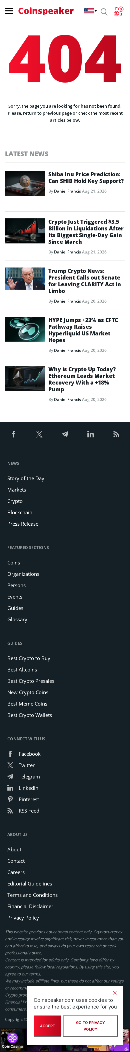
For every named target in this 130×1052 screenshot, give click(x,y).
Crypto (15, 501)
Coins (13, 562)
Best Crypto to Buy (28, 658)
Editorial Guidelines (29, 883)
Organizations (23, 573)
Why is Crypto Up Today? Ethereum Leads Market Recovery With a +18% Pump (82, 379)
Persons (16, 585)
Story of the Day (25, 478)
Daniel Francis (67, 191)
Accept (47, 1026)
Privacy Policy (23, 917)
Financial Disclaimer (30, 906)
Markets (16, 489)
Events (14, 596)
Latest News (26, 153)
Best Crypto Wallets (29, 715)
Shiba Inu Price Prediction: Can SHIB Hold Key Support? (86, 177)
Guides (15, 608)
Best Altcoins (22, 669)
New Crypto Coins (27, 692)
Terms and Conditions (32, 894)
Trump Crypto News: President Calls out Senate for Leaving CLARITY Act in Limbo (84, 281)
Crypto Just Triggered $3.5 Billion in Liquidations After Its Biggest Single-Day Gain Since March (86, 231)
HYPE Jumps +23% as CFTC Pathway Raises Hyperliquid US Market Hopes (83, 330)
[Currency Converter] (118, 11)
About (14, 849)
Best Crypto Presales (30, 680)
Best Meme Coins (27, 703)
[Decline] (114, 992)
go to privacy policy (90, 1026)
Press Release (22, 523)
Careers (16, 872)
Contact (16, 860)
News (13, 463)
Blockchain (19, 512)
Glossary (17, 619)
